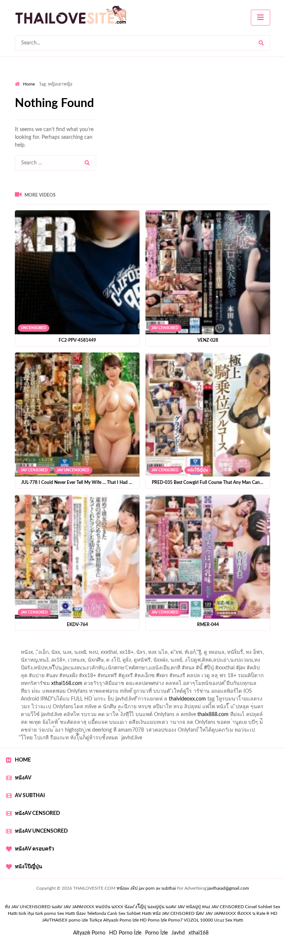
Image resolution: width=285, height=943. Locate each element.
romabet (264, 677)
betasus (62, 677)
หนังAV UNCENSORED (41, 831)
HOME (23, 760)
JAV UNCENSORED (73, 470)
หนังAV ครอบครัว (34, 849)
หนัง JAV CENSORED (173, 913)
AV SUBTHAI (30, 795)
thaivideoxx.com (187, 699)
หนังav (23, 777)
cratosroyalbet (164, 677)
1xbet (274, 669)
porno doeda (68, 646)
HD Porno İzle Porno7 (161, 920)
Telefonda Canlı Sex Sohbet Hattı (119, 913)
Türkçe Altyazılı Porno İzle (114, 920)
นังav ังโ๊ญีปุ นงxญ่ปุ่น (144, 906)
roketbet (24, 685)
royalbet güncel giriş (107, 646)
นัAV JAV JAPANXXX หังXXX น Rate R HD (236, 913)
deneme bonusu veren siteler (251, 646)
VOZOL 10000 (198, 920)
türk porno (45, 913)
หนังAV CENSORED (37, 813)
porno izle (41, 646)
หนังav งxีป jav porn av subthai (146, 888)
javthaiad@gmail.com (228, 888)
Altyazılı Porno (89, 933)
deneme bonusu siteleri (224, 654)
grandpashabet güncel (105, 685)
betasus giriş (33, 677)
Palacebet (147, 646)
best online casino (127, 669)
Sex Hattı (66, 913)
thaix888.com (213, 714)
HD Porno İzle (125, 933)
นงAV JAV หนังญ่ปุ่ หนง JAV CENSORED (205, 906)
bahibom (203, 646)
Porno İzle (156, 933)
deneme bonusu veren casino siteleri (60, 654)
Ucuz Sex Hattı (228, 920)
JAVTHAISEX (55, 920)
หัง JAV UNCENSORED (27, 906)
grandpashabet (57, 685)
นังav (81, 913)
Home (29, 84)
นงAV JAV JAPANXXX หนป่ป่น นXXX (87, 906)
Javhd (178, 933)
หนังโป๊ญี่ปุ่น (197, 470)
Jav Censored (164, 328)
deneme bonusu (85, 662)
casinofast (175, 646)
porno (22, 646)
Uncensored (33, 328)
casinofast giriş (232, 677)
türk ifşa (26, 913)
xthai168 (199, 933)
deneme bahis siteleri (131, 654)
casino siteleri (176, 654)
